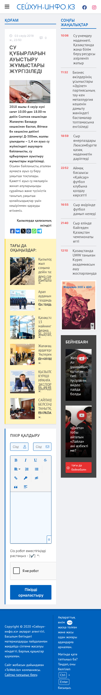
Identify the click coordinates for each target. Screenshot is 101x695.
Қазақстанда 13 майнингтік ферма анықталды (47, 326)
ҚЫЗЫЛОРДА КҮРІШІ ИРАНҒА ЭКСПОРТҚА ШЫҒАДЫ (48, 380)
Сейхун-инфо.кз (46, 6)
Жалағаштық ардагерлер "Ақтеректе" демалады (48, 352)
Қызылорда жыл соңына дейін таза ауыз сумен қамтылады (47, 270)
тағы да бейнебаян (78, 467)
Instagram (92, 6)
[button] (15, 460)
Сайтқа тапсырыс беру (21, 675)
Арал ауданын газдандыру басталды (47, 298)
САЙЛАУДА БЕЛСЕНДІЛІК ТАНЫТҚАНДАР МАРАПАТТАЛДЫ (51, 406)
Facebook (83, 6)
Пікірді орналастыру (30, 592)
